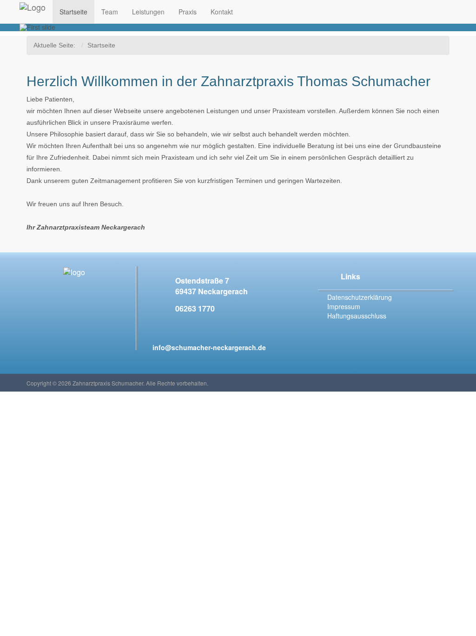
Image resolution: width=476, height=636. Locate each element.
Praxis (187, 11)
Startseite (73, 11)
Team (109, 11)
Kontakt (222, 11)
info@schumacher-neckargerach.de (209, 347)
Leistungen (148, 11)
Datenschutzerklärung (359, 297)
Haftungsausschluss (356, 315)
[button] (52, 27)
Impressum (343, 306)
